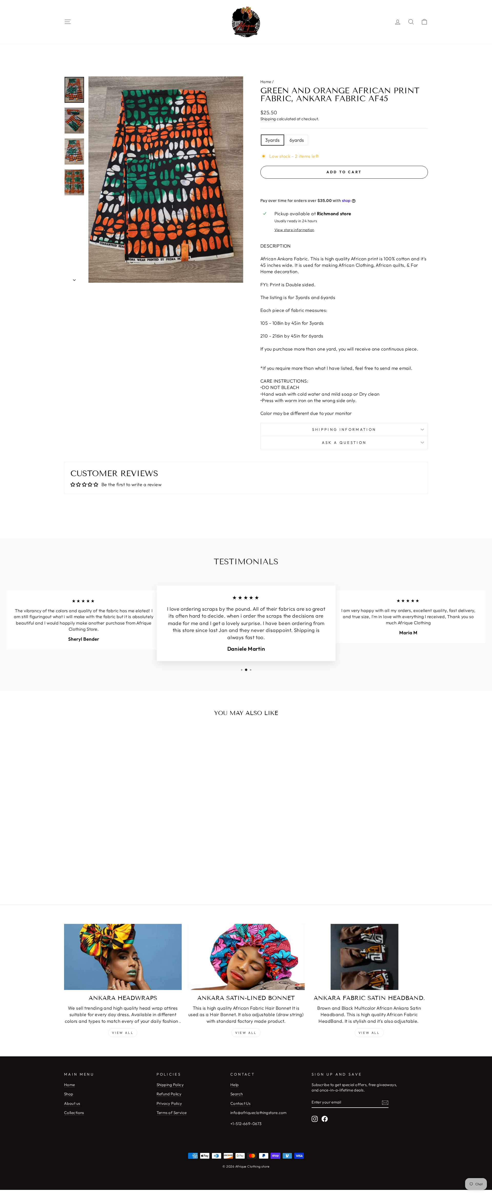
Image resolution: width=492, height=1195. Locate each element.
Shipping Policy (170, 1084)
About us (72, 1103)
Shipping (268, 118)
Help (234, 1084)
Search (236, 1093)
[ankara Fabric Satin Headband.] (369, 957)
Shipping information (344, 429)
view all (246, 1033)
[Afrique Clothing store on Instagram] (315, 1119)
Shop (68, 1093)
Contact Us (240, 1103)
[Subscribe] (385, 1102)
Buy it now (344, 187)
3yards (272, 140)
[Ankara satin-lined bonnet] (246, 957)
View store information (294, 230)
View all (123, 1033)
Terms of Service (172, 1112)
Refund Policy (169, 1093)
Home (265, 81)
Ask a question (344, 442)
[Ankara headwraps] (123, 957)
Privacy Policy (169, 1103)
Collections (74, 1112)
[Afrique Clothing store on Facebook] (325, 1119)
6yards (297, 140)
